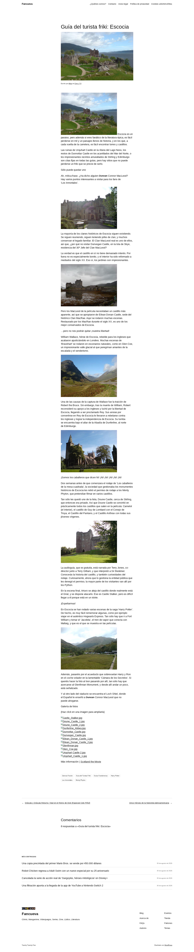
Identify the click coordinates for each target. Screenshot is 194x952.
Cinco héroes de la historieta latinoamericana (149, 803)
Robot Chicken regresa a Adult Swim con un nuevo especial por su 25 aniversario (65, 870)
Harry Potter (115, 776)
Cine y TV (78, 83)
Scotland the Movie (90, 761)
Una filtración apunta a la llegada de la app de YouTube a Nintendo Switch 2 (62, 885)
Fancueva (27, 3)
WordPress (168, 945)
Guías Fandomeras (100, 776)
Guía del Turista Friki (83, 776)
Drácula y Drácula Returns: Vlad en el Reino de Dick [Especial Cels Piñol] (57, 803)
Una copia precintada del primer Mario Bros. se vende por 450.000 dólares (61, 863)
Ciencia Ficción (67, 776)
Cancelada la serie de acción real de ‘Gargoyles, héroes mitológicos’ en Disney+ (65, 878)
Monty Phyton (80, 780)
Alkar (70, 83)
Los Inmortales (67, 780)
